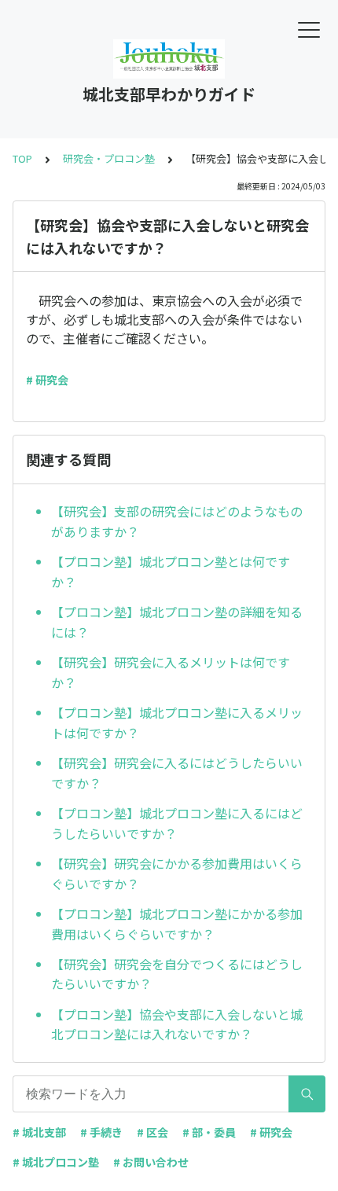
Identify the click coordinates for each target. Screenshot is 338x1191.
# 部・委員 (209, 1132)
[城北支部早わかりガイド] (169, 59)
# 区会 (152, 1132)
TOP (22, 158)
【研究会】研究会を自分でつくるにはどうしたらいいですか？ (177, 974)
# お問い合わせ (151, 1162)
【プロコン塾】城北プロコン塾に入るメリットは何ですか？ (177, 722)
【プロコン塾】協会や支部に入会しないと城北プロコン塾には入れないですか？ (177, 1024)
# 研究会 (47, 380)
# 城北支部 (39, 1132)
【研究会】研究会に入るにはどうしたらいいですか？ (177, 772)
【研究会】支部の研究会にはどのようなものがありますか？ (177, 521)
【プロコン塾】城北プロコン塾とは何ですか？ (170, 571)
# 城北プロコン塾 (56, 1162)
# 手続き (101, 1132)
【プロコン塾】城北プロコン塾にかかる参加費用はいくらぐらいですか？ (177, 923)
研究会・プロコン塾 (109, 158)
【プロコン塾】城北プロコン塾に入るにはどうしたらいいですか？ (177, 823)
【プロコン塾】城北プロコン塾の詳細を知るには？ (177, 621)
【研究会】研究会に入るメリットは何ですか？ (170, 672)
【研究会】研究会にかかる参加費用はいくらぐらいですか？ (177, 873)
